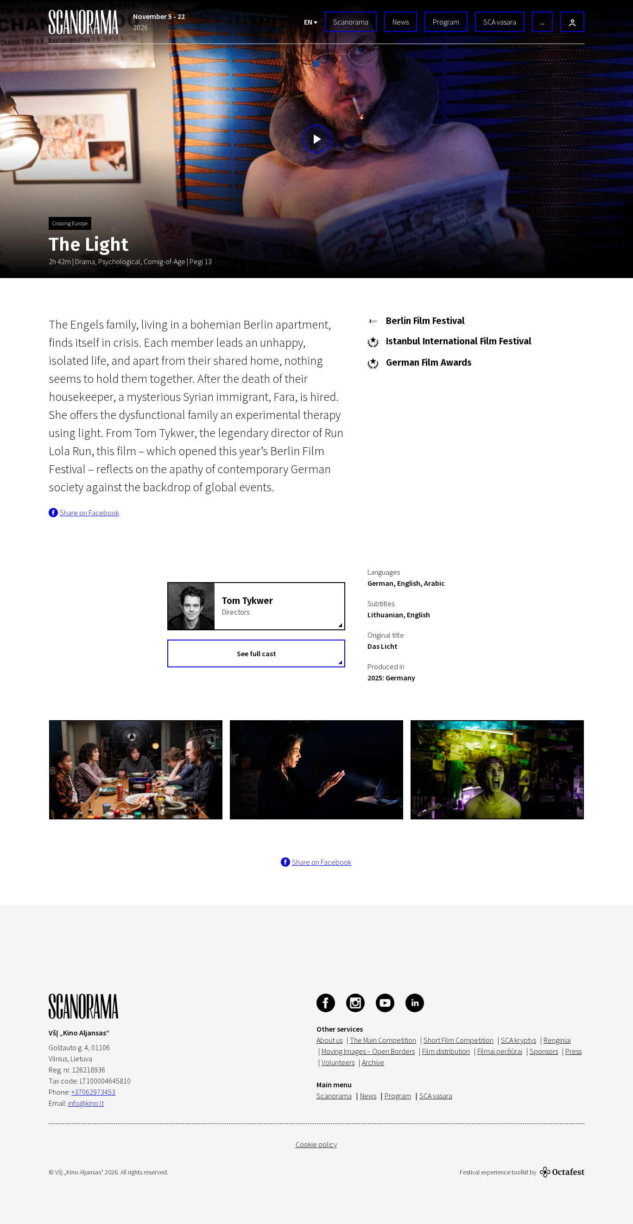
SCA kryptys (518, 1040)
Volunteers (338, 1062)
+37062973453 (93, 1092)
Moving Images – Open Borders (368, 1051)
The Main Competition (383, 1040)
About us (329, 1040)
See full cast (256, 653)
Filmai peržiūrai (499, 1051)
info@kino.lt (86, 1103)
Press (573, 1051)
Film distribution (446, 1051)
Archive (373, 1062)
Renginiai (557, 1040)
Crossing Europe (70, 223)
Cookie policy (316, 1144)
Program (446, 21)
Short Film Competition (459, 1040)
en (309, 21)
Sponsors (544, 1051)
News (400, 21)
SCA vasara (499, 21)
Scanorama (350, 21)
